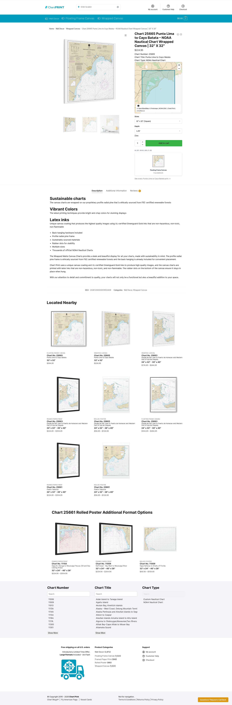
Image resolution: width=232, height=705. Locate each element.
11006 (51, 599)
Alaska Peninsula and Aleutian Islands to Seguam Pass (121, 612)
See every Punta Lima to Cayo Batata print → (152, 178)
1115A (51, 615)
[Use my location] (118, 7)
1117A (50, 621)
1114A (51, 612)
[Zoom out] (179, 68)
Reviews (134, 190)
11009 (51, 602)
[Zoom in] (179, 65)
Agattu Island (102, 602)
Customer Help (168, 9)
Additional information (116, 190)
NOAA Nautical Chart (153, 602)
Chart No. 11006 (111, 566)
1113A (51, 608)
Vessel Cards (86, 699)
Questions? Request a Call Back (213, 700)
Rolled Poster (100, 419)
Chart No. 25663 (162, 358)
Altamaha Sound (103, 627)
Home (51, 29)
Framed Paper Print (55, 419)
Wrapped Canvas (73, 29)
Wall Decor (60, 29)
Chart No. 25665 (56, 357)
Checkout (183, 9)
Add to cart (164, 143)
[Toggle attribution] (138, 105)
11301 (50, 627)
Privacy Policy (157, 699)
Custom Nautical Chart (154, 599)
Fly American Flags (69, 699)
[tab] (97, 189)
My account (152, 9)
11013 (50, 605)
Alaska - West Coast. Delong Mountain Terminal (118, 608)
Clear (136, 135)
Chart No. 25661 (56, 489)
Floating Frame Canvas (56, 353)
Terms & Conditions (127, 699)
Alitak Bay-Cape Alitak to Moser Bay (113, 624)
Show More (53, 633)
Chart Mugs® (53, 699)
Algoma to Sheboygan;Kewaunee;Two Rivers (116, 621)
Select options (69, 370)
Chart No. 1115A (71, 567)
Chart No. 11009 (153, 566)
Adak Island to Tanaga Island (109, 599)
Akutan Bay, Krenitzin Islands (109, 605)
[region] (158, 87)
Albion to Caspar (104, 615)
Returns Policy (143, 699)
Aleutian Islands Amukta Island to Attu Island (116, 618)
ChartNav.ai (141, 111)
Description (97, 190)
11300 (51, 624)
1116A (51, 618)
